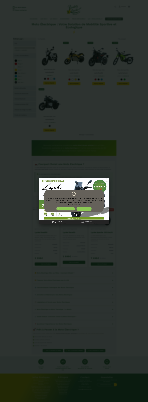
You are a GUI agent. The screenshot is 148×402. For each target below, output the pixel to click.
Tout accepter (83, 209)
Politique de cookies (74, 204)
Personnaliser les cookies (67, 209)
